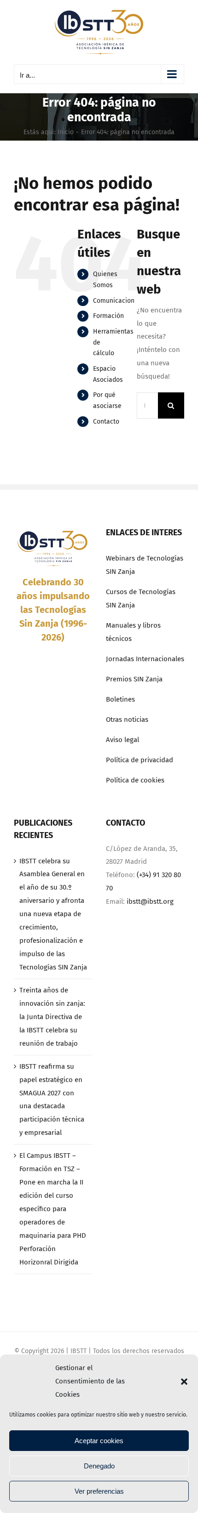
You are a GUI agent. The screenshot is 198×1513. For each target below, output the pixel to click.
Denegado (99, 1466)
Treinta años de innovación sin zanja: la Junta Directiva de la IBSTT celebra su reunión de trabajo (52, 1017)
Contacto (106, 421)
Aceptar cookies (99, 1441)
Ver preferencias (99, 1491)
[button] (184, 1381)
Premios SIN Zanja (134, 679)
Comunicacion (113, 301)
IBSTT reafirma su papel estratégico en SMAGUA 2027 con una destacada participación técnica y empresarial (51, 1099)
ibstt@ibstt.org (150, 901)
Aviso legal (122, 740)
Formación (108, 316)
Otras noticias (127, 719)
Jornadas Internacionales (145, 659)
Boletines (120, 699)
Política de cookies (135, 780)
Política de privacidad (139, 760)
